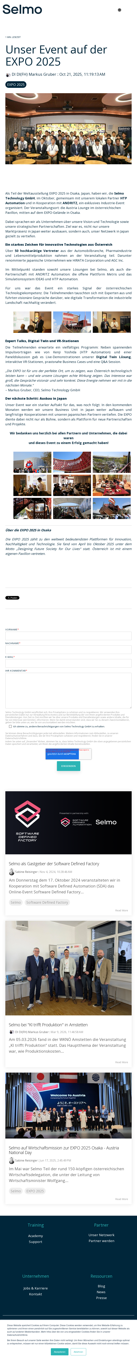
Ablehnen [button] (78, 1351)
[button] (131, 8)
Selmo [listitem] (16, 902)
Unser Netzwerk (101, 1235)
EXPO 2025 (16, 84)
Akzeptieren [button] (59, 1351)
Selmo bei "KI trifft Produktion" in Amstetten (48, 1025)
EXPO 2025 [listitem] (35, 1191)
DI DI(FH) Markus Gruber (34, 74)
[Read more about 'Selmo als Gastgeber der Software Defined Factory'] (68, 822)
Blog (101, 1286)
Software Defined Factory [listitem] (47, 902)
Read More (121, 910)
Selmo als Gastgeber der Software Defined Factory (54, 863)
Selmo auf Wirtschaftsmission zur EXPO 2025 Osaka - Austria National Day (64, 1150)
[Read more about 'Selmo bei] (68, 968)
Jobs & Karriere (36, 1288)
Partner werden (101, 1240)
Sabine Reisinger (26, 872)
